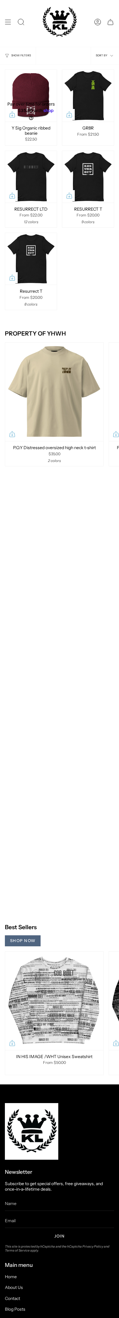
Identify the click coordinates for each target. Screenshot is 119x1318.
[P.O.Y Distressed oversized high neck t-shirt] (54, 392)
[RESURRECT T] (88, 177)
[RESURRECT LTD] (31, 177)
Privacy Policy (92, 1247)
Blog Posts (15, 1309)
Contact (12, 1298)
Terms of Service (17, 1250)
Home (11, 1276)
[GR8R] (88, 96)
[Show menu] (8, 22)
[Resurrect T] (31, 259)
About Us (14, 1287)
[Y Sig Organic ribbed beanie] (31, 96)
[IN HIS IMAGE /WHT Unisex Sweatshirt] (54, 1001)
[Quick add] (12, 114)
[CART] (110, 22)
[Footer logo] (31, 1131)
